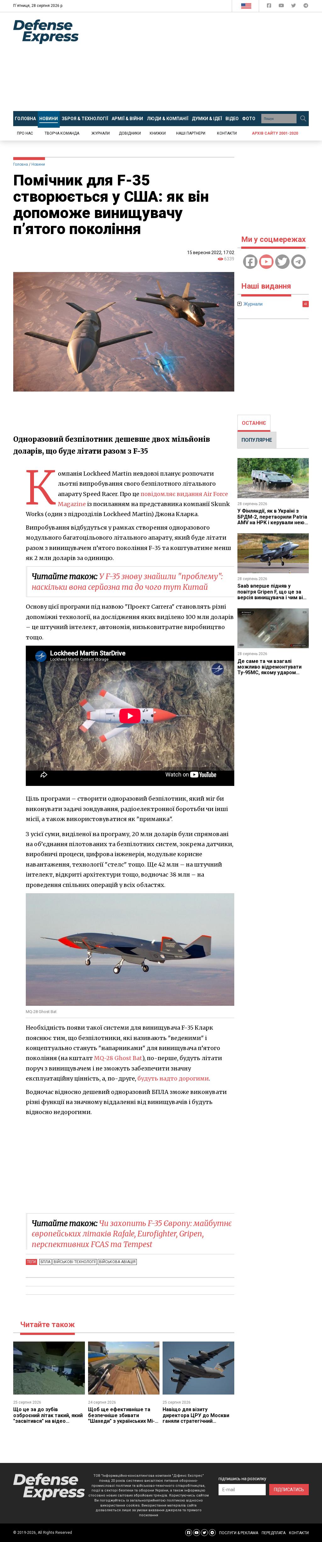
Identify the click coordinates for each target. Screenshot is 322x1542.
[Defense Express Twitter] (294, 7)
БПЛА (45, 1262)
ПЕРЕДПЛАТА (274, 1533)
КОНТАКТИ (299, 1533)
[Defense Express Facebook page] (269, 7)
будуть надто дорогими (173, 1078)
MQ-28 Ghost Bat (118, 1058)
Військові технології (75, 1262)
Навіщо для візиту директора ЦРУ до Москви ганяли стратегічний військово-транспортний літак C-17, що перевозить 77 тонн (196, 1423)
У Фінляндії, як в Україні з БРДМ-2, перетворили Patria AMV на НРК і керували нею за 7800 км (272, 519)
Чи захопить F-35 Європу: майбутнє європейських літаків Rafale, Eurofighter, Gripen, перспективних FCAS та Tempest (132, 1234)
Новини (38, 164)
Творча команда (62, 133)
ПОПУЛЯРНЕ (257, 440)
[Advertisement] (205, 62)
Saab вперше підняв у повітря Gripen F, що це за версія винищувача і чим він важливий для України (271, 594)
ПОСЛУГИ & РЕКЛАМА (238, 1533)
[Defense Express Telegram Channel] (306, 7)
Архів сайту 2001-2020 (275, 133)
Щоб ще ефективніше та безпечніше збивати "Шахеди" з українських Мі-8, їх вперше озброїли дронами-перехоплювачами (123, 1421)
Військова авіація (117, 1262)
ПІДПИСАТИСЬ (289, 1489)
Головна (20, 164)
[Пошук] (303, 118)
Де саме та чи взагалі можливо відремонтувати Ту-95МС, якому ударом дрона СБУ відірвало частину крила (273, 672)
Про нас (25, 133)
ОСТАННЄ (254, 423)
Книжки (158, 133)
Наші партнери (190, 133)
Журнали (101, 133)
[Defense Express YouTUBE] (282, 7)
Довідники (130, 133)
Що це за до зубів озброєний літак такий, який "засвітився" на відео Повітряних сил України (48, 1418)
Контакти (227, 133)
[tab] (253, 423)
